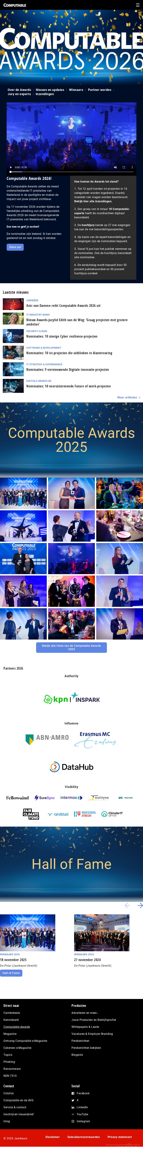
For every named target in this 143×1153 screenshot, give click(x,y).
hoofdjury (88, 225)
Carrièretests (11, 1013)
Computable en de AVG (18, 1100)
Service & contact (14, 1107)
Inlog (6, 1121)
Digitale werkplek (38, 381)
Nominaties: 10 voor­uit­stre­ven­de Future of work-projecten (68, 386)
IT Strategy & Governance (44, 364)
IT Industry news (38, 314)
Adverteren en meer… (85, 1013)
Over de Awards (19, 90)
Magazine (9, 1034)
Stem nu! (15, 247)
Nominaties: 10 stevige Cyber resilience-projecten (61, 336)
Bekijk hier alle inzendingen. (93, 201)
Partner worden (99, 90)
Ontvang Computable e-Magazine (25, 1041)
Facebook (83, 1093)
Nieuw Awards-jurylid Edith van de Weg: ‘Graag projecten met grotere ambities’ (77, 322)
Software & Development (43, 347)
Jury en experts (19, 94)
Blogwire (77, 1054)
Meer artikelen (127, 397)
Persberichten (80, 1041)
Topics (7, 1054)
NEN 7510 (10, 1075)
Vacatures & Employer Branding (92, 1034)
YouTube (82, 1114)
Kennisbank (11, 1020)
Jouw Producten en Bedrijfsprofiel (94, 1020)
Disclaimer (53, 1137)
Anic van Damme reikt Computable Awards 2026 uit (63, 305)
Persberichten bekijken (86, 1048)
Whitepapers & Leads (85, 1027)
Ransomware (12, 1068)
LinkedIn (82, 1107)
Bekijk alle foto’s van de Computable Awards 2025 (71, 647)
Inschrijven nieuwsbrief (18, 1114)
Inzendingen (45, 94)
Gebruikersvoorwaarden (83, 1137)
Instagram (83, 1121)
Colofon (8, 1093)
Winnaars (76, 90)
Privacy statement (120, 1137)
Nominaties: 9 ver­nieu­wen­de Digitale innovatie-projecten (67, 369)
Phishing (9, 1061)
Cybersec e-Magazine (17, 1048)
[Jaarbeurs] (121, 1148)
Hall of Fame (11, 973)
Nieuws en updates (50, 90)
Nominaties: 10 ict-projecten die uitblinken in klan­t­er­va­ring (69, 353)
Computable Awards (16, 1027)
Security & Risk (36, 331)
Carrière (32, 300)
